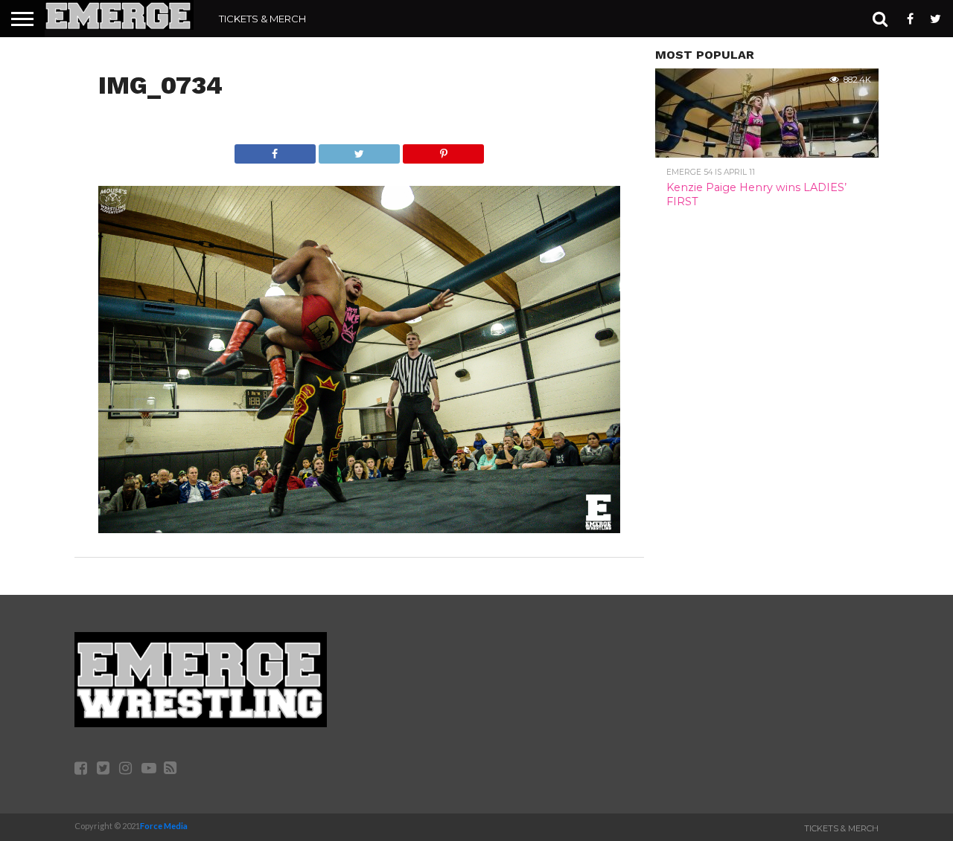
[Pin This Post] (443, 150)
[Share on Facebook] (275, 150)
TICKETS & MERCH (262, 19)
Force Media (164, 826)
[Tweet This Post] (359, 150)
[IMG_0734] (359, 528)
